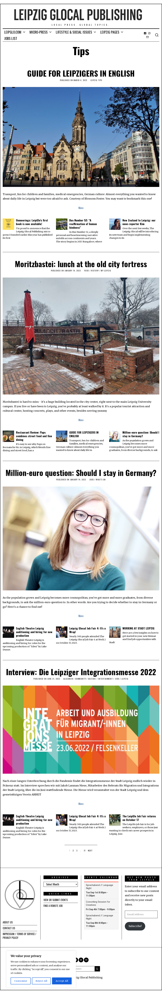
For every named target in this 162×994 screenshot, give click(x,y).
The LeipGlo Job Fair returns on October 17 (139, 818)
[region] (41, 969)
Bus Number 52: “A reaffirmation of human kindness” (83, 223)
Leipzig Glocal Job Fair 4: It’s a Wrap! (87, 630)
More (80, 208)
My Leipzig (106, 270)
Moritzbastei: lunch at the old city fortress (81, 263)
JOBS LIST (10, 38)
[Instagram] (149, 33)
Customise (20, 981)
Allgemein (68, 679)
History (95, 270)
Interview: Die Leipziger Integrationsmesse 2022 (81, 671)
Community (80, 679)
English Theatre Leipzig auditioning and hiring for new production (34, 632)
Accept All (62, 981)
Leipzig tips (96, 80)
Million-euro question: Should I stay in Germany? (140, 434)
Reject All (41, 981)
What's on (101, 479)
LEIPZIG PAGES (109, 32)
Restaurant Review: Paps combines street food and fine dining (34, 436)
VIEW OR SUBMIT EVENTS (56, 900)
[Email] (147, 37)
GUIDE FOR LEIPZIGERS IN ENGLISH (81, 73)
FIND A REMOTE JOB (53, 906)
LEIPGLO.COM (12, 32)
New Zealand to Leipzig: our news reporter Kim (139, 222)
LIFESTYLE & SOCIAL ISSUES (74, 32)
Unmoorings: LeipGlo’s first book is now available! (32, 222)
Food (86, 270)
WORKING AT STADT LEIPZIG (138, 628)
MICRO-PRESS (39, 32)
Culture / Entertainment (100, 679)
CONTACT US (9, 928)
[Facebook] (145, 33)
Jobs (91, 479)
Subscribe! (135, 926)
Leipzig (125, 679)
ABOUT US (8, 922)
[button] (97, 968)
